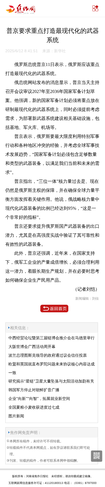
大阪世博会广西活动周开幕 (31, 347)
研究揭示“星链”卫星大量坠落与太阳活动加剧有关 (51, 381)
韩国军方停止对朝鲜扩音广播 (33, 390)
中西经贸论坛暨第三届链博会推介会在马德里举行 (51, 338)
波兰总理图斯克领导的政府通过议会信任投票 (47, 355)
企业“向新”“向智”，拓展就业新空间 (39, 399)
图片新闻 (16, 416)
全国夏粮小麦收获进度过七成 (33, 407)
